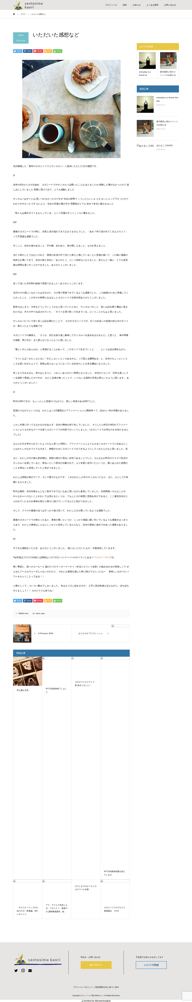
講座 (125, 5)
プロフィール (111, 5)
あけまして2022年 (164, 145)
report (20, 35)
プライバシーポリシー (83, 987)
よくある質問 (152, 5)
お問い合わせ (170, 5)
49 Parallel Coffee (100, 557)
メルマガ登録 (151, 965)
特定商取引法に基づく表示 (107, 987)
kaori (26, 613)
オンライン (96, 964)
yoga (43, 613)
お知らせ (137, 5)
